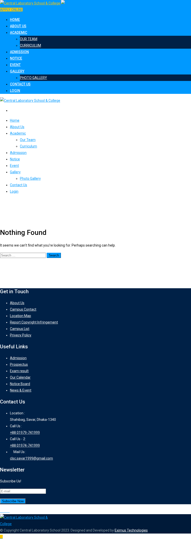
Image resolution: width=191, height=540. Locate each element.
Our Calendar (20, 377)
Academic (18, 33)
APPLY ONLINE (11, 10)
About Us (18, 26)
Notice (16, 58)
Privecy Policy (20, 335)
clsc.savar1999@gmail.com (31, 458)
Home (15, 20)
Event (15, 65)
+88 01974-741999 (25, 445)
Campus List (19, 329)
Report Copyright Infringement (34, 322)
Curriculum (30, 45)
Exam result (19, 371)
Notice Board (20, 384)
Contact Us (20, 84)
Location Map (20, 316)
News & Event (20, 390)
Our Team (28, 39)
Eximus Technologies (131, 530)
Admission (19, 52)
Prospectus (19, 364)
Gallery (17, 71)
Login (15, 91)
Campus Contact (23, 309)
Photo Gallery (33, 78)
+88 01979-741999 (25, 432)
